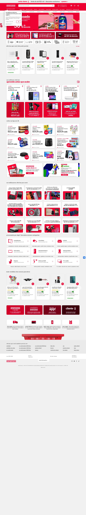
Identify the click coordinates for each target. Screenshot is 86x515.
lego (75, 348)
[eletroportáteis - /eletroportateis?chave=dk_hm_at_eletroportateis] (68, 251)
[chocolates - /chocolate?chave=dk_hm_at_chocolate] (43, 241)
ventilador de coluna (10, 348)
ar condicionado (9, 350)
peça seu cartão (29, 9)
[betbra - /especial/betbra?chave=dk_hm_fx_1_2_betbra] (61, 170)
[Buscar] (53, 5)
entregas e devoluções (74, 356)
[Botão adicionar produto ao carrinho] (33, 58)
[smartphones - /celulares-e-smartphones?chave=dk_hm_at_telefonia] (18, 241)
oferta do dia (76, 9)
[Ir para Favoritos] (75, 6)
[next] (79, 62)
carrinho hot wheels (54, 350)
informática (55, 11)
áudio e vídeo (62, 11)
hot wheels (65, 350)
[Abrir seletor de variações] (18, 58)
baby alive (52, 346)
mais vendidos (42, 9)
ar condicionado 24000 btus (25, 346)
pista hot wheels (66, 348)
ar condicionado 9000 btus (40, 346)
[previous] (6, 62)
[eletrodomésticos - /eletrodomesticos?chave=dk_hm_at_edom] (43, 251)
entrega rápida (55, 9)
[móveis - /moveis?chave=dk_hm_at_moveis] (68, 241)
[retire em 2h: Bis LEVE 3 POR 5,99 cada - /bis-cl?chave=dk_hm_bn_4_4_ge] (18, 142)
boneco (52, 348)
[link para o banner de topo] (43, 2)
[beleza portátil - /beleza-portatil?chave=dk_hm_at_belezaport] (43, 261)
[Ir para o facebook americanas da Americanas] (76, 361)
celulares (38, 11)
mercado (25, 11)
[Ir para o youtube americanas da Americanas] (74, 361)
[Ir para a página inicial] (11, 361)
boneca (36, 350)
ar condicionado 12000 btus (25, 348)
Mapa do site (43, 367)
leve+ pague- (62, 9)
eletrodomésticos (46, 11)
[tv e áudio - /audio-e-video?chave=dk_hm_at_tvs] (68, 261)
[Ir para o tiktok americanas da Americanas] (79, 361)
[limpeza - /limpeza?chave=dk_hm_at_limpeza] (18, 261)
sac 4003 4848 (9, 356)
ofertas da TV (69, 9)
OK (18, 21)
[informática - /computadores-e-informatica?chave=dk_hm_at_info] (18, 251)
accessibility (1, 26)
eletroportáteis (70, 11)
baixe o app (22, 9)
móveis (77, 11)
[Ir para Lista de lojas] (71, 6)
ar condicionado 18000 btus (25, 350)
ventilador (8, 346)
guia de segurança (30, 356)
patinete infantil (38, 348)
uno (63, 346)
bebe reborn (76, 350)
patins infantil (77, 346)
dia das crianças (53, 356)
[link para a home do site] (10, 6)
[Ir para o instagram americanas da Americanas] (72, 361)
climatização (31, 11)
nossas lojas (48, 9)
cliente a (35, 9)
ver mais (77, 46)
